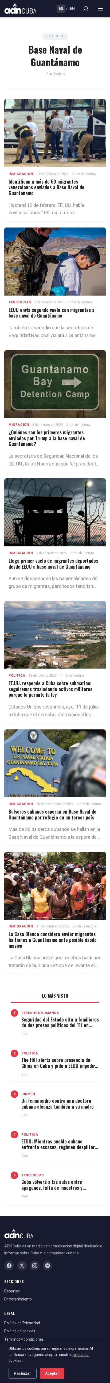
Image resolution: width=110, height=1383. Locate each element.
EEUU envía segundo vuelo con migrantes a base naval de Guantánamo (52, 312)
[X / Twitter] (22, 1265)
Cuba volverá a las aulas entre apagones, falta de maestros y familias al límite (51, 1187)
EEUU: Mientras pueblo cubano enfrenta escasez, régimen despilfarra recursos (60, 1147)
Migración (19, 425)
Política (17, 675)
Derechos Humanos (40, 1013)
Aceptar (52, 1373)
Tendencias (20, 302)
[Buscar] (86, 8)
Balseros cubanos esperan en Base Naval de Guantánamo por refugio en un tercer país (52, 814)
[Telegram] (47, 1265)
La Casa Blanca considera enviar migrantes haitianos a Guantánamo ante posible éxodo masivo (53, 939)
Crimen (28, 1094)
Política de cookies (19, 1331)
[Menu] (100, 8)
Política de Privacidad (22, 1323)
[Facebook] (9, 1265)
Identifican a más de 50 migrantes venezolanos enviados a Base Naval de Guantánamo (46, 187)
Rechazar (22, 1373)
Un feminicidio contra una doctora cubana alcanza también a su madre (57, 1103)
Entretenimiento (18, 1299)
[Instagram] (35, 1265)
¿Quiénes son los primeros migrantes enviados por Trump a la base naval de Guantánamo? (47, 438)
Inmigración (21, 174)
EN (72, 8)
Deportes (12, 1291)
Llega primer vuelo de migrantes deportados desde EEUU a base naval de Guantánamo (53, 563)
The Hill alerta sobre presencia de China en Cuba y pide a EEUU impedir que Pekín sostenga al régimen (58, 1065)
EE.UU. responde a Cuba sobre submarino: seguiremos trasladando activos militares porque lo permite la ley (50, 689)
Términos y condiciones (24, 1339)
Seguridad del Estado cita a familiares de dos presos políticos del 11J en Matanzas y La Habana (60, 1025)
